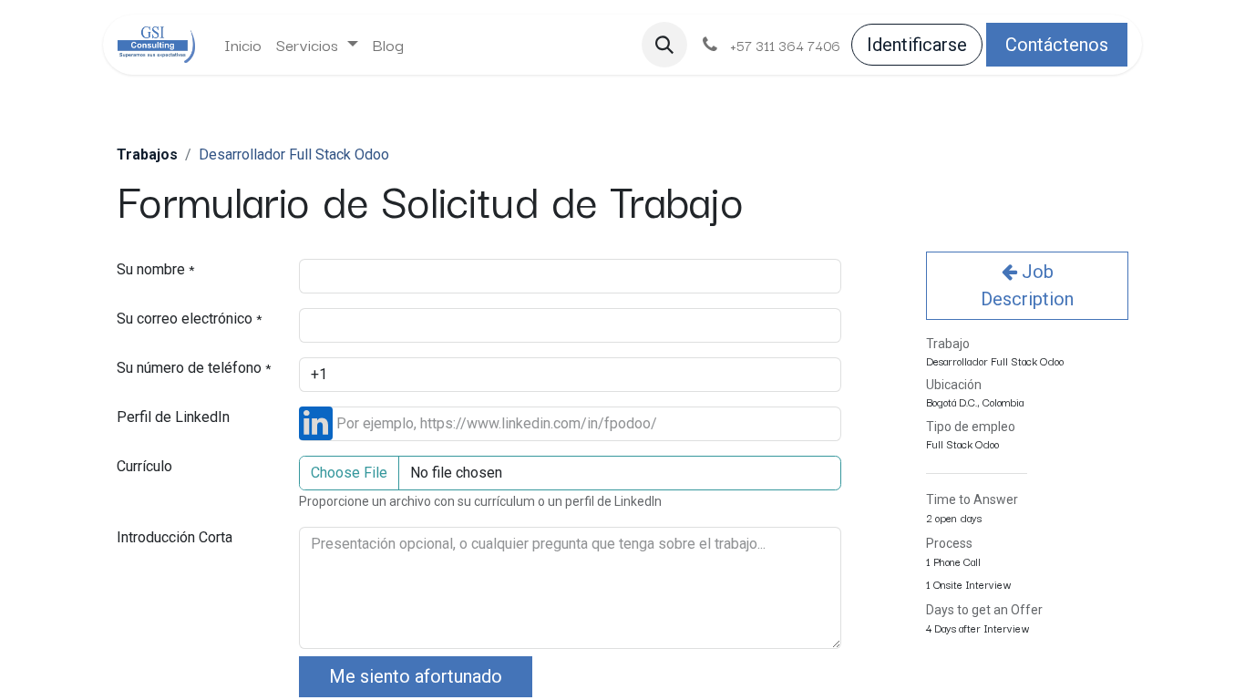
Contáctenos (1056, 45)
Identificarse (917, 45)
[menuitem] (243, 45)
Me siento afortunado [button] (415, 676)
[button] (664, 44)
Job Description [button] (1027, 285)
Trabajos (147, 154)
